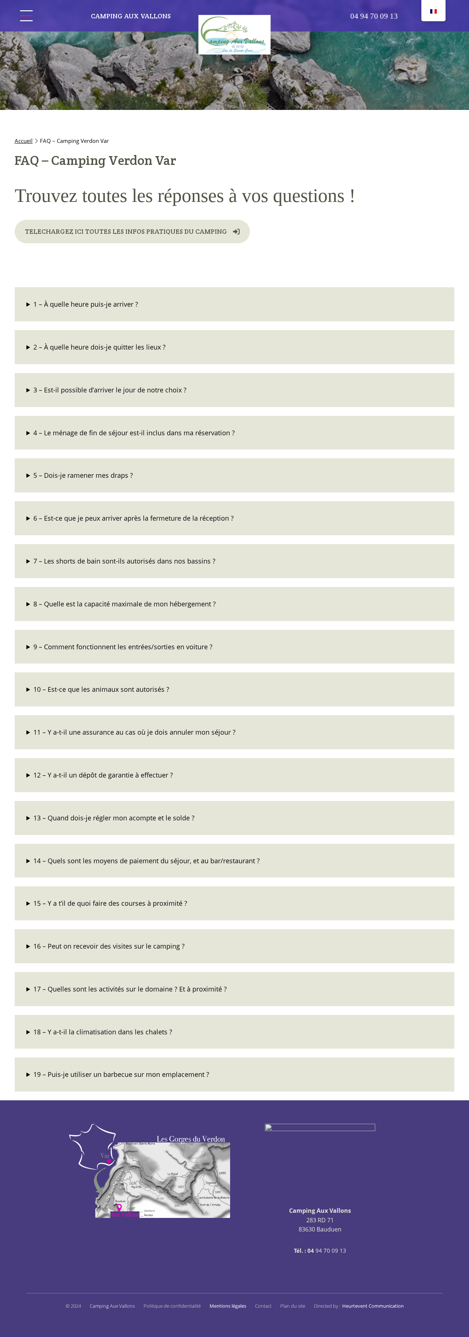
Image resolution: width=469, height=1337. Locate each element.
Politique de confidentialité (172, 1306)
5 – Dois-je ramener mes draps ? (83, 475)
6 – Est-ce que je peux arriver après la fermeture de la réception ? (133, 518)
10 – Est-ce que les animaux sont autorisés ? (101, 689)
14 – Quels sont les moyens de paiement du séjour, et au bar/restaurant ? (146, 860)
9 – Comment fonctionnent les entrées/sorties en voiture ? (123, 646)
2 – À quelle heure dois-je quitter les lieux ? (99, 347)
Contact (263, 1306)
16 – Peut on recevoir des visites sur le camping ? (109, 946)
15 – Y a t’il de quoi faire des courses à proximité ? (110, 903)
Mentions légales (228, 1306)
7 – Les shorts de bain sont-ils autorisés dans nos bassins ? (124, 561)
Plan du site (292, 1306)
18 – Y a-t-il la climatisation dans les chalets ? (102, 1031)
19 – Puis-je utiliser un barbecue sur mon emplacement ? (121, 1074)
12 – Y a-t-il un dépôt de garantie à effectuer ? (103, 775)
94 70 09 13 (374, 16)
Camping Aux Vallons (131, 16)
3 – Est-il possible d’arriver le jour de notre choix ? (110, 389)
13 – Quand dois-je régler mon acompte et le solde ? (114, 817)
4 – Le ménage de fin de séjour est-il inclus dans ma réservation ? (134, 432)
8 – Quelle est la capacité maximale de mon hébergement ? (124, 603)
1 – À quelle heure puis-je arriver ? (85, 304)
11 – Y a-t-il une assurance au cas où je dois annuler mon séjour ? (134, 732)
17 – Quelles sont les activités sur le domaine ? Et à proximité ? (130, 989)
